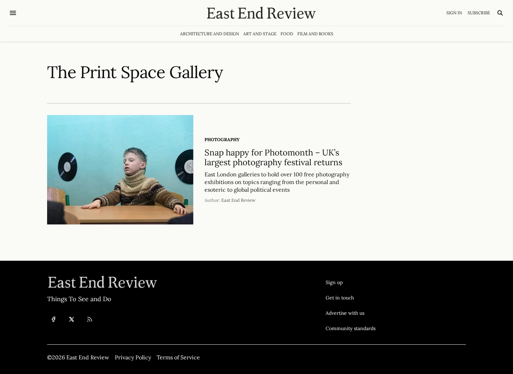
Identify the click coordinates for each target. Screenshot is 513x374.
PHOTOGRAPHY (222, 140)
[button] (350, 282)
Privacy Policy (133, 357)
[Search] (500, 12)
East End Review (238, 200)
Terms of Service (178, 357)
